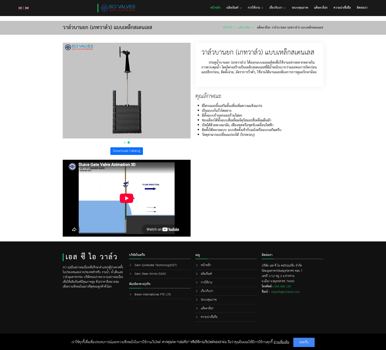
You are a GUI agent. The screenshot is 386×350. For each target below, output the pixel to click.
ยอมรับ (304, 342)
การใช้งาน (254, 8)
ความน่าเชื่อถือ (342, 8)
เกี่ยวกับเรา (275, 8)
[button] (124, 142)
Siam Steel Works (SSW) (150, 274)
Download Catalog (126, 151)
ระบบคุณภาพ (300, 8)
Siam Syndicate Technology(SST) (155, 265)
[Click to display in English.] (27, 8)
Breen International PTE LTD (152, 294)
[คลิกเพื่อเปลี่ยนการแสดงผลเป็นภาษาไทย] (20, 8)
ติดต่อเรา (362, 8)
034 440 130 (282, 286)
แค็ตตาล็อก (320, 8)
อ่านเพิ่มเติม (281, 342)
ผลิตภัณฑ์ (232, 8)
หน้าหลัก (215, 8)
